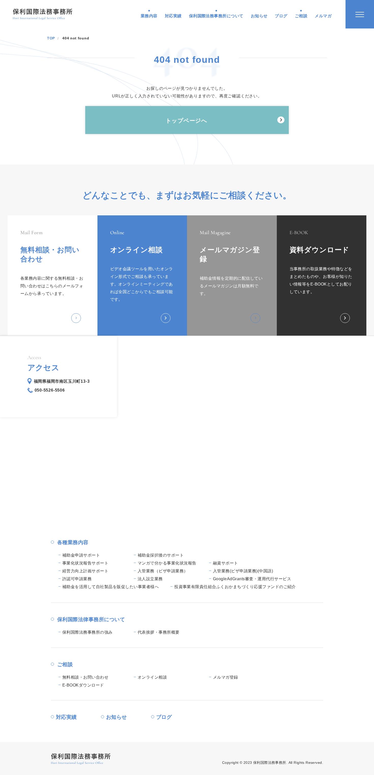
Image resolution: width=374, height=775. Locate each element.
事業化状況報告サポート (85, 563)
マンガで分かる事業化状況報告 (167, 563)
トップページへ (186, 120)
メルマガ (323, 16)
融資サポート (225, 563)
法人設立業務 (150, 579)
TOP (51, 38)
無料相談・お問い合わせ (85, 677)
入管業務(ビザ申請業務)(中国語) (243, 571)
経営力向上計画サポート (85, 571)
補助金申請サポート (81, 555)
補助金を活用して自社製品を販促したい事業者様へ (110, 587)
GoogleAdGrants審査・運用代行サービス (252, 579)
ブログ (281, 16)
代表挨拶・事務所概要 (159, 632)
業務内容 (149, 16)
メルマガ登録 (225, 677)
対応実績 (173, 16)
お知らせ (259, 16)
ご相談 (301, 16)
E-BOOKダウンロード (83, 685)
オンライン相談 (152, 677)
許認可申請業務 (77, 579)
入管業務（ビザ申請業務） (163, 571)
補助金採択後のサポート (161, 555)
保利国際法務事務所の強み (87, 632)
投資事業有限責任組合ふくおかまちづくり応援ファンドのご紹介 (235, 587)
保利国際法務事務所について (216, 16)
